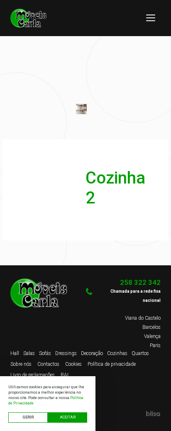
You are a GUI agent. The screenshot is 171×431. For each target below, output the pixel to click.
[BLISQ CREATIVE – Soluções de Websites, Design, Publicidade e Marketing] (123, 414)
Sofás (45, 353)
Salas (29, 353)
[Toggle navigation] (151, 17)
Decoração (92, 353)
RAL (65, 375)
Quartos (140, 353)
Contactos (48, 364)
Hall (14, 353)
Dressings (66, 353)
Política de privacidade (112, 364)
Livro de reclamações (32, 375)
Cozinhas (117, 353)
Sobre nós (21, 364)
